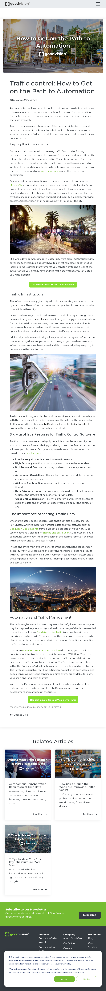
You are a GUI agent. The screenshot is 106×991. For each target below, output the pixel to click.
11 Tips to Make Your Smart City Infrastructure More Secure (26, 862)
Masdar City (16, 185)
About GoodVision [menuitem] (73, 938)
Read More (37, 814)
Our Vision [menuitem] (69, 943)
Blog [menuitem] (90, 938)
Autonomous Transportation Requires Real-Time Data (27, 786)
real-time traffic (52, 707)
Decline (87, 979)
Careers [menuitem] (67, 948)
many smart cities (49, 171)
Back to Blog (21, 715)
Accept (64, 979)
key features (33, 453)
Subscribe (89, 915)
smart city (38, 707)
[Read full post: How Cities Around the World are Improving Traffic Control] (78, 764)
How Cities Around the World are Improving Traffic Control (77, 787)
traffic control (23, 707)
